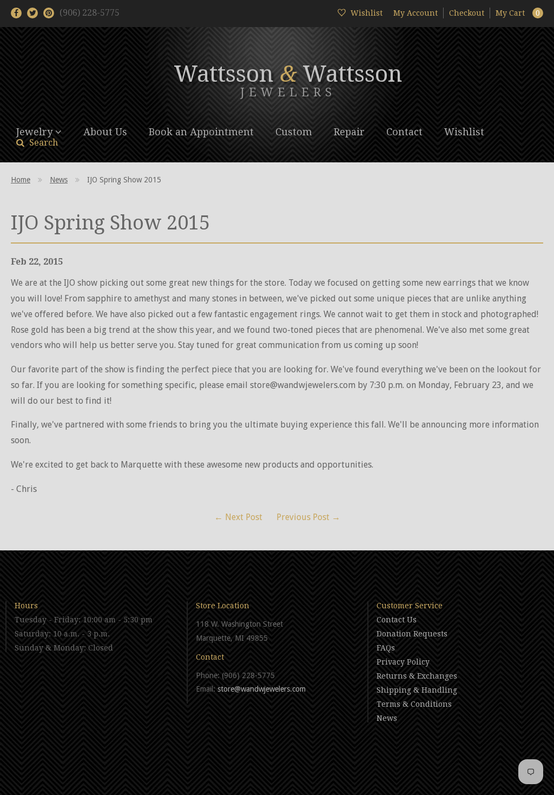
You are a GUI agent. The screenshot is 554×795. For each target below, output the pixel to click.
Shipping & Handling (417, 690)
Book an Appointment (201, 131)
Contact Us (397, 619)
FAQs (386, 647)
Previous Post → (308, 517)
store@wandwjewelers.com (261, 689)
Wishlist (464, 131)
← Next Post (238, 517)
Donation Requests (412, 633)
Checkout (466, 13)
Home (20, 179)
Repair (349, 131)
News (59, 179)
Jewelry (35, 131)
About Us (105, 131)
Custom (293, 131)
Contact (404, 131)
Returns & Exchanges (417, 676)
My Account (415, 13)
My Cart (518, 13)
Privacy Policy (403, 662)
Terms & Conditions (414, 704)
